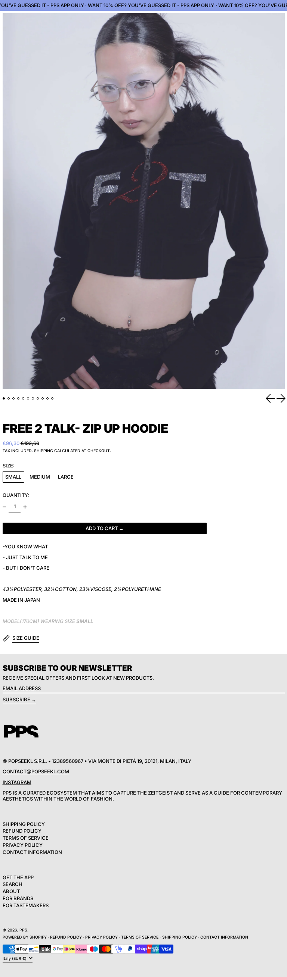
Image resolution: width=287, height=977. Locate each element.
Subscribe (16, 699)
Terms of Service (26, 838)
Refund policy (66, 937)
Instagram (17, 782)
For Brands (18, 898)
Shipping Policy (24, 824)
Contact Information (32, 852)
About (11, 891)
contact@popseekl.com (36, 771)
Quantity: (16, 495)
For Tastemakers (26, 905)
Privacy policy (101, 937)
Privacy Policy (23, 845)
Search (12, 884)
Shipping (43, 450)
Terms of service (139, 937)
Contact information (224, 937)
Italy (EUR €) (15, 958)
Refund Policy (22, 831)
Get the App (18, 877)
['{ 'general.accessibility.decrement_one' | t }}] (4, 506)
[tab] (4, 398)
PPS (23, 930)
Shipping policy (179, 937)
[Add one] (25, 506)
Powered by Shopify (25, 937)
